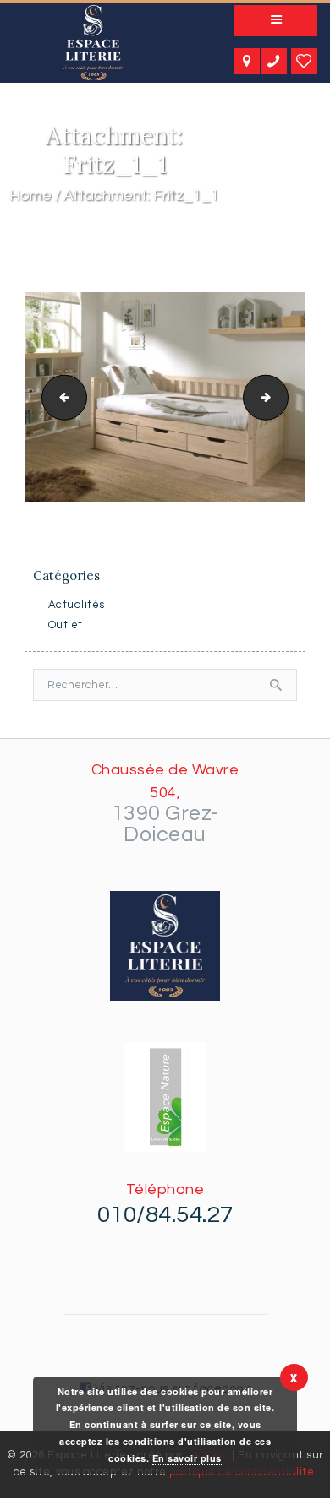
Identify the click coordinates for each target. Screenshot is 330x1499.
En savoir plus (187, 1458)
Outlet (65, 625)
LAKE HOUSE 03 (283, 396)
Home (30, 195)
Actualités (76, 605)
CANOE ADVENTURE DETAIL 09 (59, 396)
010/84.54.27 (165, 1215)
